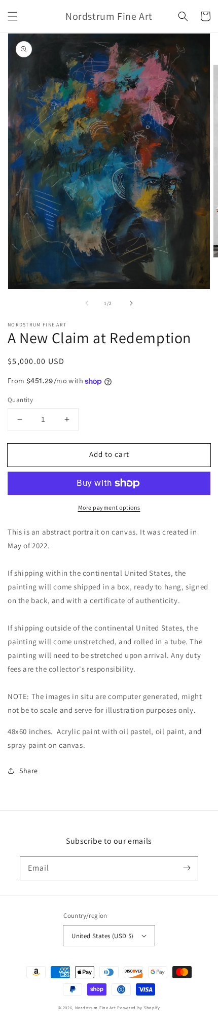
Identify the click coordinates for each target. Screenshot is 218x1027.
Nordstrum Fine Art (95, 1007)
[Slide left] (87, 303)
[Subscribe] (186, 868)
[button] (13, 16)
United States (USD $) (102, 936)
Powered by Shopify (138, 1007)
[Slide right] (131, 303)
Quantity (20, 399)
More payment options (109, 507)
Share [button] (28, 770)
